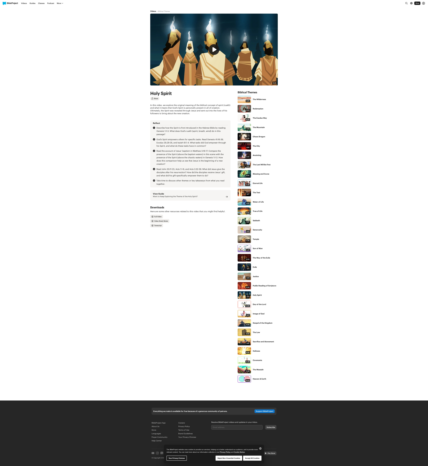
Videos (153, 11)
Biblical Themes (164, 11)
